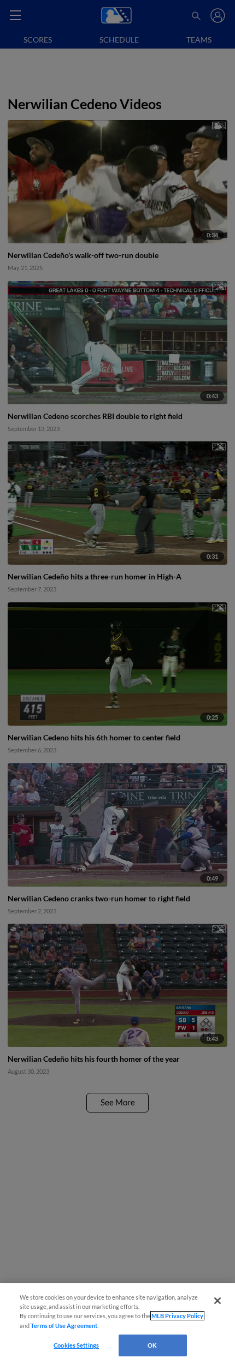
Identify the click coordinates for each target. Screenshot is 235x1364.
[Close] (217, 1301)
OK (152, 1345)
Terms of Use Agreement (64, 1325)
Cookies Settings (76, 1345)
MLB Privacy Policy (177, 1315)
